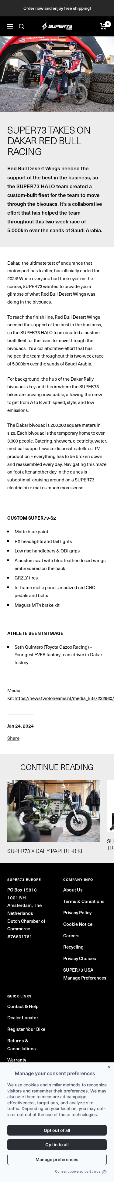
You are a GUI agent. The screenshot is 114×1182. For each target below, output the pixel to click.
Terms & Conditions (84, 901)
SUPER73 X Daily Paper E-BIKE (45, 850)
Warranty (16, 1059)
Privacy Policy (77, 912)
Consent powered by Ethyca (77, 1171)
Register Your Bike (26, 1029)
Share (13, 738)
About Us (73, 889)
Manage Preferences (84, 977)
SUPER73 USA (78, 969)
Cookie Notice (77, 924)
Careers (71, 935)
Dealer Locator (22, 1017)
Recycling (73, 946)
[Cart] (103, 26)
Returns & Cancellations (21, 1044)
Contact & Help (23, 1006)
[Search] (21, 26)
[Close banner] (110, 1066)
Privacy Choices (79, 958)
